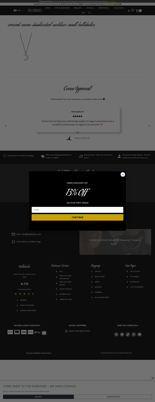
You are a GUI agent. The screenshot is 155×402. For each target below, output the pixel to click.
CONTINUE (77, 217)
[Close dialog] (123, 174)
